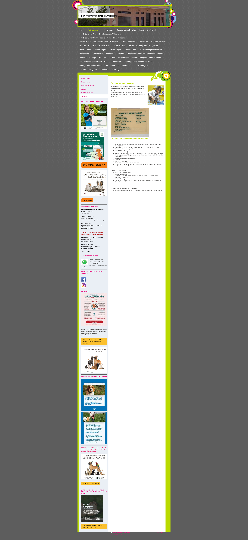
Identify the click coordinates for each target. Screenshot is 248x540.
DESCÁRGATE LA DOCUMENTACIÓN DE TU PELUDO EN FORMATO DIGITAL (94, 165)
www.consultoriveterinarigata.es (90, 255)
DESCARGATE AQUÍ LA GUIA (91, 483)
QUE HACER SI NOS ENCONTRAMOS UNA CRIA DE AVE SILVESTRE (93, 526)
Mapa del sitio (127, 532)
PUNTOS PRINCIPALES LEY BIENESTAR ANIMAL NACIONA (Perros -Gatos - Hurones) (94, 341)
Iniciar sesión (160, 532)
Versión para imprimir (118, 532)
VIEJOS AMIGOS (87, 200)
